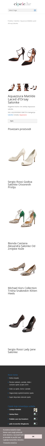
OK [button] (33, 436)
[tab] (22, 121)
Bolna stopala (14, 378)
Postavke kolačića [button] (10, 443)
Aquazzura (23, 115)
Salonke (16, 21)
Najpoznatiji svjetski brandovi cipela (21, 393)
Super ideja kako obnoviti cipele (20, 397)
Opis (11, 121)
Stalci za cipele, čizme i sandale (19, 389)
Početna (10, 21)
